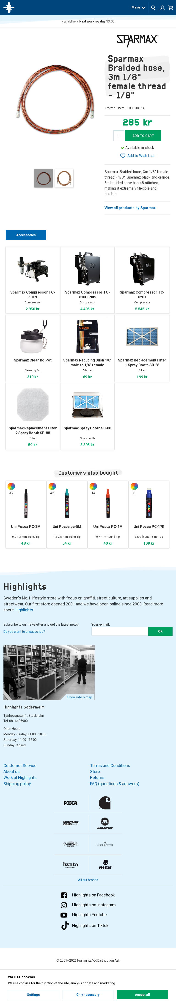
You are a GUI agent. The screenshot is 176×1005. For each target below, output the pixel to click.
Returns (97, 777)
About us (11, 771)
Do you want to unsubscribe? (24, 631)
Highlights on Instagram (94, 904)
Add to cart (143, 136)
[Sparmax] (137, 41)
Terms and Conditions (110, 765)
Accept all (142, 995)
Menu (136, 7)
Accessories (26, 235)
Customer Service (19, 765)
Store (95, 771)
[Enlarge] (55, 98)
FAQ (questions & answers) (114, 783)
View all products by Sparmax (130, 208)
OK (160, 631)
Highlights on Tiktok (90, 925)
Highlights (24, 609)
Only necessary (87, 995)
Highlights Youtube (89, 914)
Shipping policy (17, 783)
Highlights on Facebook (93, 895)
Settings (33, 995)
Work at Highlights (20, 777)
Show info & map (79, 697)
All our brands (88, 880)
